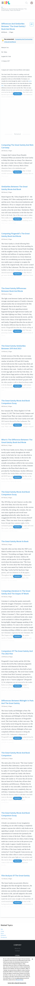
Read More (17, 172)
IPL (2, 7)
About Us (17, 948)
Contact (17, 951)
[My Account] (32, 3)
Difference (3, 935)
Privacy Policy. (19, 979)
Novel (2, 933)
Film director (4, 937)
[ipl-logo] (7, 3)
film (2, 85)
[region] (17, 971)
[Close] (32, 959)
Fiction (2, 931)
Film (2, 929)
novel (30, 81)
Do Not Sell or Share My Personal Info (17, 983)
